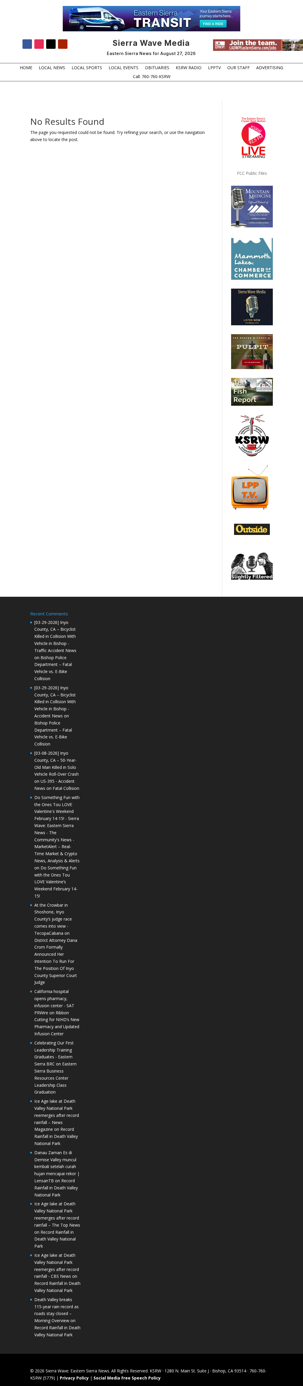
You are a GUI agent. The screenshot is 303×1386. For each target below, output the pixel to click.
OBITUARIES (157, 68)
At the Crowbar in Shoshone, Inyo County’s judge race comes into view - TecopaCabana (53, 919)
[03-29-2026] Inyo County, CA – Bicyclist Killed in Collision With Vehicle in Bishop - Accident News (55, 702)
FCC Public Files (252, 173)
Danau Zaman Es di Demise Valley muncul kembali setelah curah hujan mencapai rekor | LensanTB (57, 1166)
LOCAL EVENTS (123, 68)
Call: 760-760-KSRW (151, 77)
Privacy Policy (74, 1378)
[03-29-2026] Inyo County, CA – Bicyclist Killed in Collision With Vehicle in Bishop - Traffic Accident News (55, 636)
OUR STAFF (238, 68)
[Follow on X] (51, 44)
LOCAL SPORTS (87, 68)
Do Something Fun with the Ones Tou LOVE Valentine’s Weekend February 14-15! (56, 882)
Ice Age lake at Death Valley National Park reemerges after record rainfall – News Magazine (56, 1115)
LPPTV (214, 68)
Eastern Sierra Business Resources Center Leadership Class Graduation (55, 1078)
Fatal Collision (66, 788)
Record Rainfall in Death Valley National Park (56, 1136)
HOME (26, 68)
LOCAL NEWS (52, 68)
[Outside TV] (252, 533)
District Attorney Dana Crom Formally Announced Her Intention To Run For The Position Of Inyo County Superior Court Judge (55, 961)
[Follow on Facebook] (27, 44)
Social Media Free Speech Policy (127, 1378)
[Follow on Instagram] (39, 44)
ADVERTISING (269, 68)
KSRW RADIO (189, 68)
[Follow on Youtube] (62, 44)
